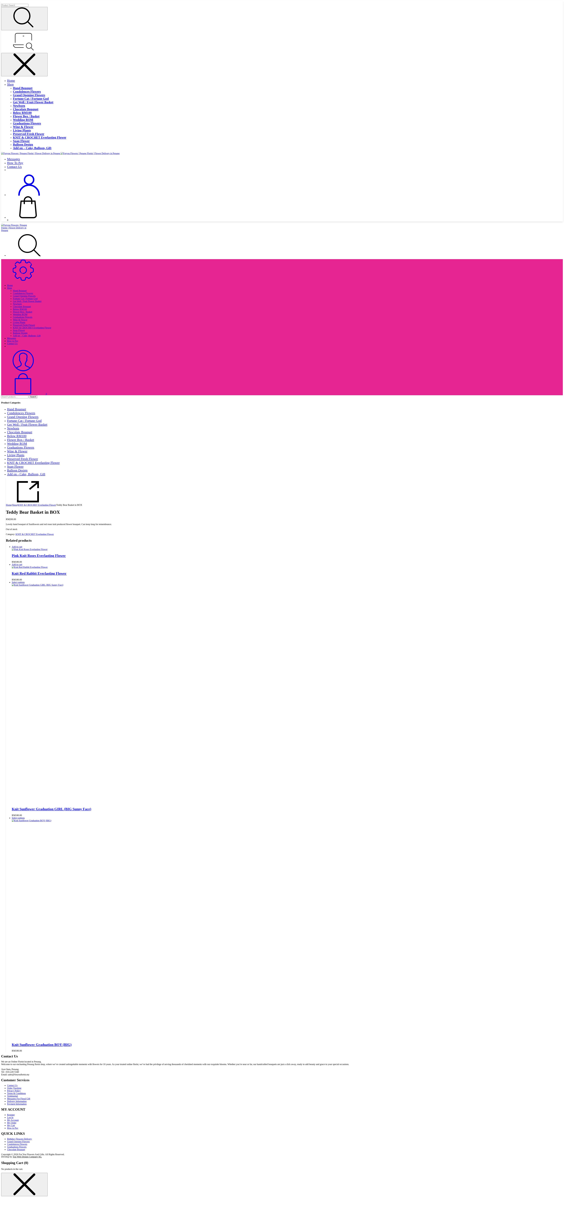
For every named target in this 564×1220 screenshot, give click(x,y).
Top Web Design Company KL (27, 1156)
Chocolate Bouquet (25, 109)
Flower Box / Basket (26, 116)
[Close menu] (24, 64)
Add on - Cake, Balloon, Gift (26, 474)
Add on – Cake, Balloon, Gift (32, 148)
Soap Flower (21, 141)
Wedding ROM (23, 119)
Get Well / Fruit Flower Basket (33, 102)
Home (11, 80)
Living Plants (22, 130)
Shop (10, 84)
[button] (18, 546)
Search (33, 397)
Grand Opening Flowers (29, 95)
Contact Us (14, 166)
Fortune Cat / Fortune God (31, 98)
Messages (13, 159)
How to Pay (15, 163)
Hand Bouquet (22, 88)
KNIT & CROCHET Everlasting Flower (39, 137)
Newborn (19, 105)
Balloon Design (23, 144)
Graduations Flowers (27, 123)
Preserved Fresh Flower (28, 134)
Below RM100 (22, 112)
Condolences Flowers (27, 91)
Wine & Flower (23, 126)
